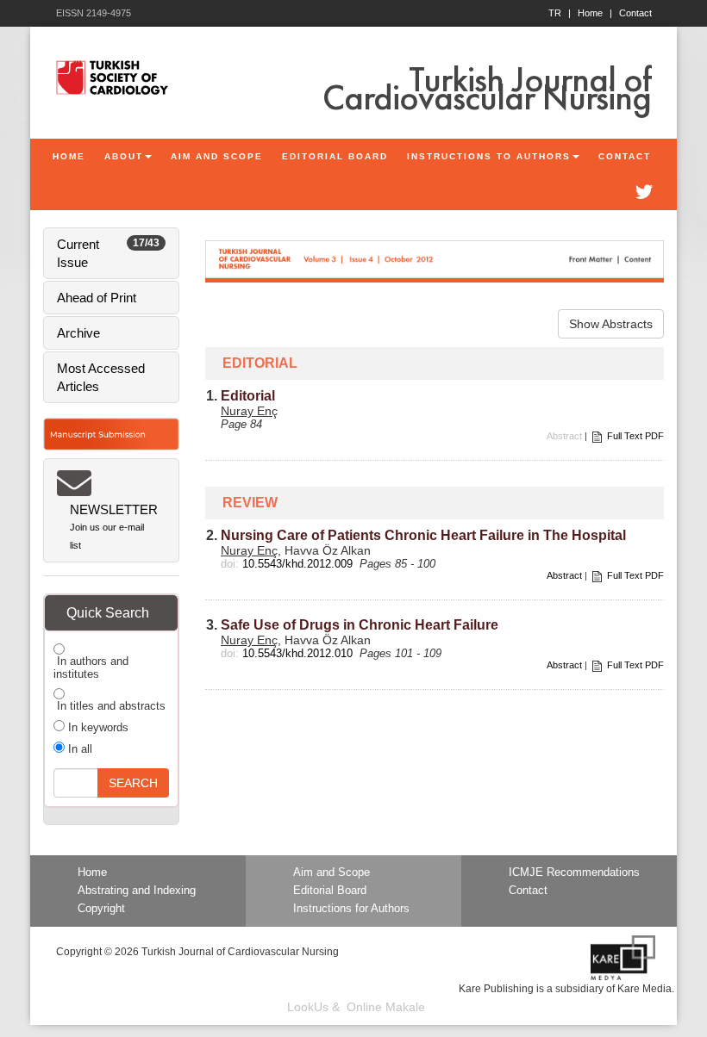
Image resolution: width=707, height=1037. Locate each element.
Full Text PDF (635, 436)
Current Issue (108, 253)
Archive (78, 333)
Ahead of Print (96, 297)
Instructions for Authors (351, 909)
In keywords (96, 727)
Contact (635, 13)
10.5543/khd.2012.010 (297, 653)
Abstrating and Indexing (137, 891)
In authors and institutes (90, 667)
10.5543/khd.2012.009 (297, 563)
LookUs (307, 1007)
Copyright (101, 909)
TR (559, 13)
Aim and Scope (331, 872)
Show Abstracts (611, 324)
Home (595, 13)
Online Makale (386, 1007)
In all (78, 748)
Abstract (564, 575)
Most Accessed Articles (101, 377)
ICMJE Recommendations (574, 872)
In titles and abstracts (109, 705)
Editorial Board (329, 891)
